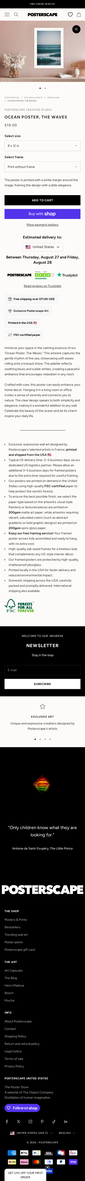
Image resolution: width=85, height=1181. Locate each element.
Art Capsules (14, 970)
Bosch (9, 993)
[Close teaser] (47, 1167)
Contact (10, 1029)
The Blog (11, 978)
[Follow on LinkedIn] (65, 1121)
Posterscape (12, 97)
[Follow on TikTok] (54, 1121)
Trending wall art (16, 935)
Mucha (9, 1000)
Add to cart (42, 200)
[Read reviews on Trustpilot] (42, 276)
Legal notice (13, 1051)
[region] (42, 718)
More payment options (42, 225)
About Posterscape (18, 1021)
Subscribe (42, 684)
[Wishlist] (70, 14)
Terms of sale (14, 1059)
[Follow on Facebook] (7, 1121)
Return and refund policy (22, 1044)
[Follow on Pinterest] (42, 1121)
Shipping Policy (15, 1036)
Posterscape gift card (20, 950)
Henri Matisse (14, 985)
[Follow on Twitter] (18, 1121)
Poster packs (14, 942)
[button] (25, 1175)
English (65, 1133)
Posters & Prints (33, 97)
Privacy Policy (14, 1066)
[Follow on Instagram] (30, 1121)
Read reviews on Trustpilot (42, 286)
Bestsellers (12, 927)
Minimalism (53, 97)
